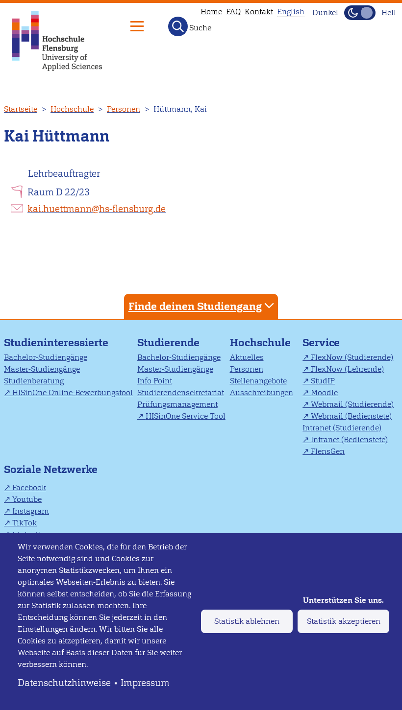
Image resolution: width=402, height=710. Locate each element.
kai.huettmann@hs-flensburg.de (96, 209)
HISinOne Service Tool (186, 416)
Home (211, 11)
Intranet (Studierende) (341, 428)
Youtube (27, 499)
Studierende (168, 342)
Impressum (145, 683)
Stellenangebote (258, 381)
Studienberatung (34, 381)
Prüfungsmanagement (177, 404)
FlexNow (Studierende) (352, 357)
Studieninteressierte (56, 342)
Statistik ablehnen (246, 621)
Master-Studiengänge (42, 369)
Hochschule (72, 109)
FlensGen (328, 451)
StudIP (323, 381)
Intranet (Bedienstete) (349, 439)
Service (321, 342)
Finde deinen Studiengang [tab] (195, 306)
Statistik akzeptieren (343, 621)
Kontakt (259, 11)
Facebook (29, 487)
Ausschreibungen (261, 392)
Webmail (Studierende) (352, 404)
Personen (123, 109)
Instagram (30, 511)
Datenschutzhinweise (64, 683)
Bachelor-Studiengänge (45, 357)
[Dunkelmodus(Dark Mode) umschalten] (360, 12)
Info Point (154, 381)
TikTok (24, 523)
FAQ (233, 11)
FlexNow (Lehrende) (347, 369)
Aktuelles (247, 357)
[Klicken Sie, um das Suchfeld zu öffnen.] (178, 26)
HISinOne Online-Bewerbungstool (72, 392)
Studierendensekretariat (180, 392)
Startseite (20, 109)
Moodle (324, 392)
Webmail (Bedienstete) (351, 416)
